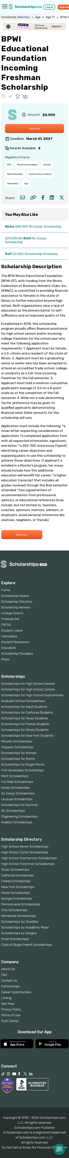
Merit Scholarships (14, 776)
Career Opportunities (16, 992)
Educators (8, 648)
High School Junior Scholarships (24, 852)
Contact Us (9, 980)
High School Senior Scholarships (24, 846)
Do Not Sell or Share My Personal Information (34, 1147)
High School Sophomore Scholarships (29, 858)
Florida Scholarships (16, 881)
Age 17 (50, 17)
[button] (3, 96)
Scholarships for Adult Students (24, 707)
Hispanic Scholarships (17, 747)
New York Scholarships (18, 887)
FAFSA (6, 625)
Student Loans (11, 630)
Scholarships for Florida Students (25, 724)
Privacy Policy (11, 1009)
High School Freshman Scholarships (27, 864)
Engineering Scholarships (19, 816)
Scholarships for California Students (27, 712)
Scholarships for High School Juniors (28, 689)
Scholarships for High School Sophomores (32, 695)
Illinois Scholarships (15, 893)
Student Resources (15, 642)
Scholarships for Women (19, 753)
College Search (12, 613)
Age (37, 17)
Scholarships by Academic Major (25, 927)
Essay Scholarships (15, 787)
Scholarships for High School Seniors (28, 683)
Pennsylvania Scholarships (20, 904)
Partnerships (10, 986)
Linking (6, 998)
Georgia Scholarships (16, 898)
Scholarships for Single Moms (22, 764)
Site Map (7, 1003)
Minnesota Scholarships (18, 916)
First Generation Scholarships (22, 770)
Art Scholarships (13, 811)
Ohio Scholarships (14, 910)
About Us (8, 969)
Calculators (9, 636)
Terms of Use (11, 1015)
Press (5, 659)
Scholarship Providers (17, 653)
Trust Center (10, 1021)
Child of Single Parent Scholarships (26, 945)
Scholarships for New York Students (27, 735)
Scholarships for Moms (18, 759)
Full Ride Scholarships (17, 782)
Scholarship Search (15, 596)
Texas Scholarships (15, 869)
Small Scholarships (15, 939)
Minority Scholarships (16, 741)
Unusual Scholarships (17, 799)
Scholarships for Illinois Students (25, 730)
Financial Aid (10, 619)
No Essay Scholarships (18, 793)
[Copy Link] (33, 197)
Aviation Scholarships (16, 822)
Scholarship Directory (15, 17)
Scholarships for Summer (19, 805)
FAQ (4, 975)
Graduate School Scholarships (23, 701)
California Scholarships (17, 875)
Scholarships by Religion (19, 933)
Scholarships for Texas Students (24, 718)
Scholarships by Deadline (19, 921)
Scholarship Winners (15, 607)
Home (5, 590)
